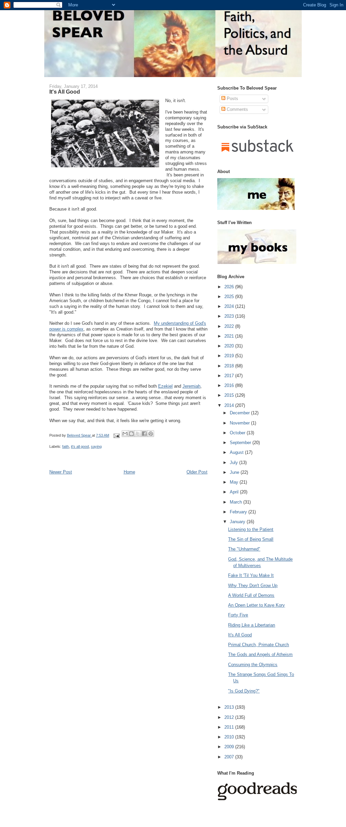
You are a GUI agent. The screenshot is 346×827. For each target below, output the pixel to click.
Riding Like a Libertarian (251, 625)
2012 (229, 717)
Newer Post (60, 472)
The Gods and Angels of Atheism (260, 654)
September (241, 442)
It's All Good (240, 634)
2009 (229, 746)
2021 (229, 336)
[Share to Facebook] (144, 433)
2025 (229, 296)
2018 (229, 365)
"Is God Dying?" (244, 691)
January (238, 521)
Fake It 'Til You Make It (251, 575)
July (234, 462)
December (240, 412)
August (237, 452)
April (235, 491)
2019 (229, 355)
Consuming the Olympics (252, 664)
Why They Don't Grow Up (252, 585)
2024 (229, 306)
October (238, 432)
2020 (229, 345)
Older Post (197, 472)
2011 (229, 727)
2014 (229, 405)
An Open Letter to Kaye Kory (256, 605)
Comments (236, 109)
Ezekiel (165, 386)
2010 (229, 736)
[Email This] (125, 433)
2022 (229, 326)
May (235, 482)
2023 (229, 316)
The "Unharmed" (244, 549)
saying (96, 446)
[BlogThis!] (131, 433)
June (235, 472)
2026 (229, 286)
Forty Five (238, 614)
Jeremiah (191, 386)
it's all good (80, 446)
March (236, 502)
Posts (231, 98)
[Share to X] (137, 433)
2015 (229, 395)
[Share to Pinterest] (150, 433)
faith (65, 446)
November (240, 422)
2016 (229, 385)
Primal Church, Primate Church (258, 644)
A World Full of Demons (251, 595)
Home (129, 472)
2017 (229, 375)
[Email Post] (116, 435)
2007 (229, 756)
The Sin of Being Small (250, 539)
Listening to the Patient (250, 529)
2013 (229, 707)
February (239, 511)
